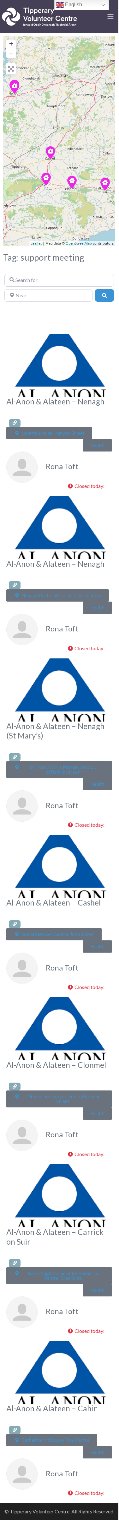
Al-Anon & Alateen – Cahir (51, 1408)
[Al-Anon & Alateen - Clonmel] (72, 182)
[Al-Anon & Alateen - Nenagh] (14, 87)
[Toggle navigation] (110, 16)
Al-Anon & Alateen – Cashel (53, 902)
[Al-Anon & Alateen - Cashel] (50, 152)
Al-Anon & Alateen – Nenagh (55, 401)
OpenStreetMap (79, 243)
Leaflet (36, 243)
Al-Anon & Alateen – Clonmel (56, 1064)
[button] (88, 486)
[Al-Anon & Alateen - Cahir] (46, 179)
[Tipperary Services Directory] (39, 15)
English (73, 4)
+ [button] (11, 43)
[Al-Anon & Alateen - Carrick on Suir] (105, 184)
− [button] (11, 53)
